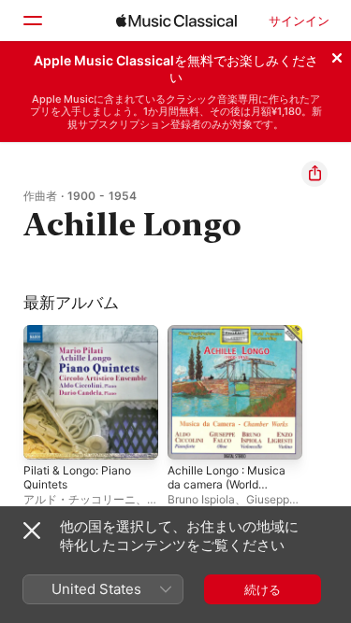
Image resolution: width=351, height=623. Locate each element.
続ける (262, 589)
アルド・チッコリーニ (79, 499)
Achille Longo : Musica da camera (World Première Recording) (226, 484)
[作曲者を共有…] (314, 174)
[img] (176, 20)
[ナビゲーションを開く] (31, 20)
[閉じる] (337, 55)
